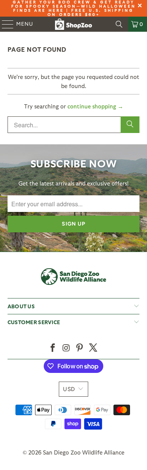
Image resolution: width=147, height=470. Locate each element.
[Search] (119, 24)
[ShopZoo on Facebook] (53, 348)
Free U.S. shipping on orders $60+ (90, 12)
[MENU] (4, 24)
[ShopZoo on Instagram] (66, 348)
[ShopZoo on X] (93, 348)
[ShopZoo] (73, 24)
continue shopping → (95, 106)
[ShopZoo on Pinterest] (80, 348)
